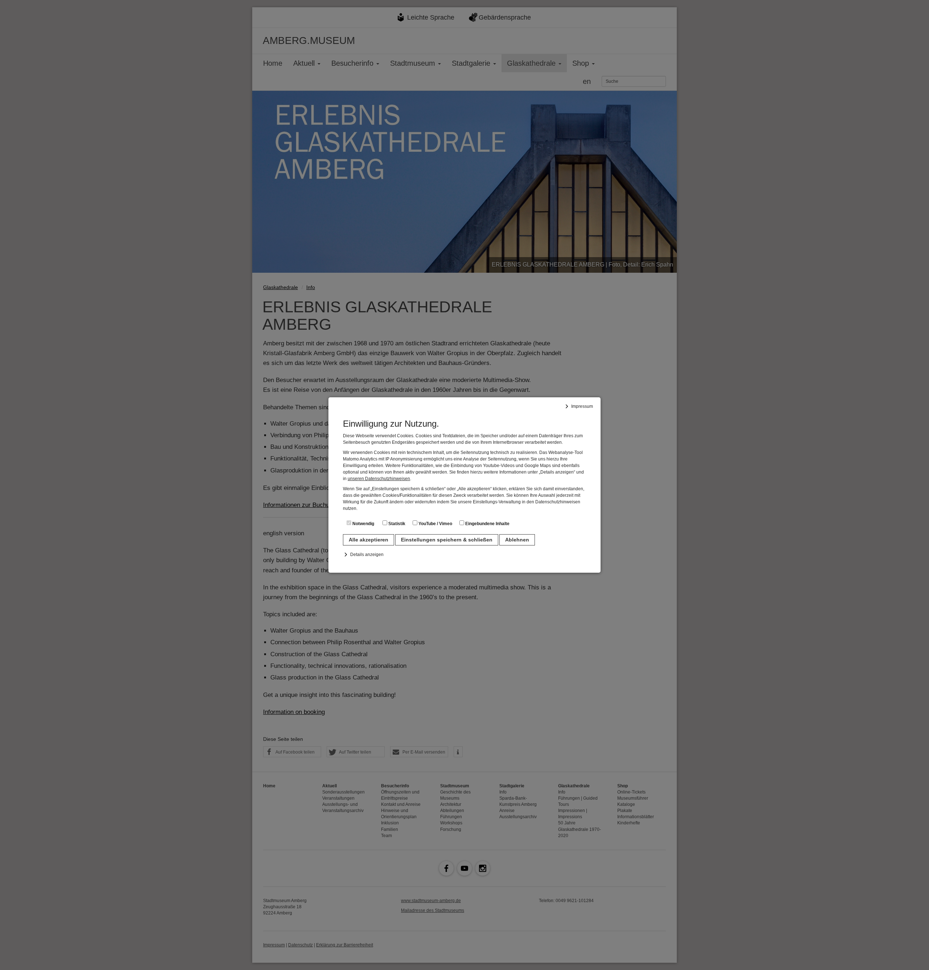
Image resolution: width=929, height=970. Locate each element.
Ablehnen (517, 540)
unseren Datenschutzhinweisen (379, 478)
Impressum (582, 406)
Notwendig (362, 523)
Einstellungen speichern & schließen (446, 540)
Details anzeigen (367, 554)
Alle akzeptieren (368, 540)
